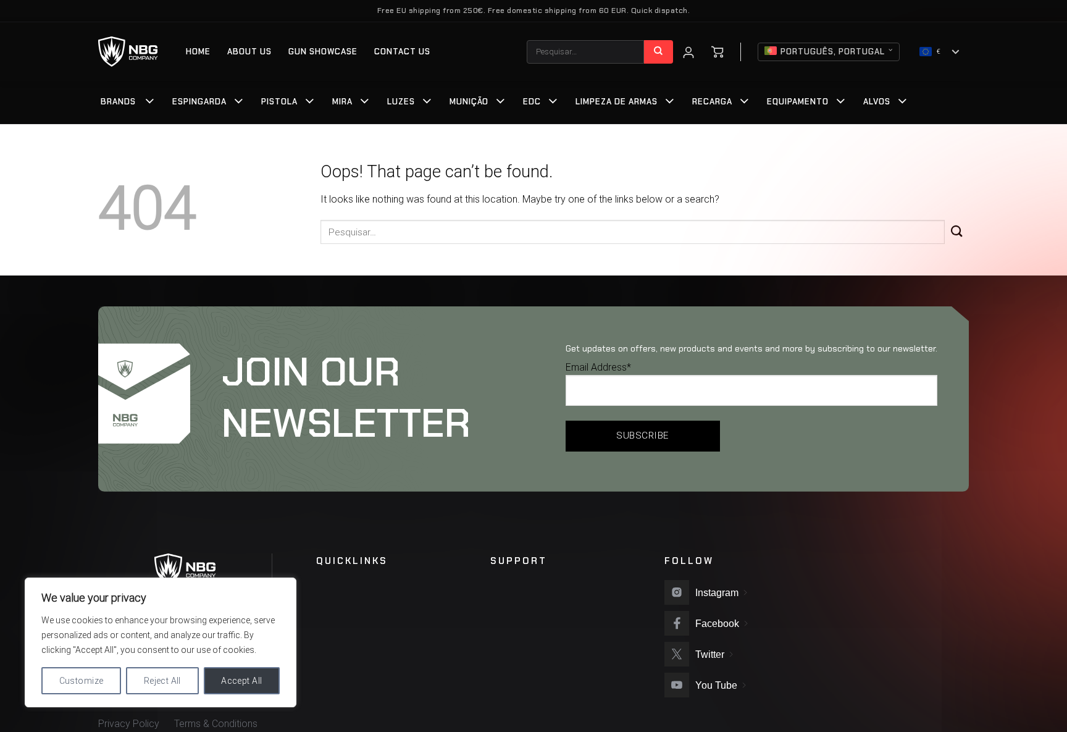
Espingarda (199, 101)
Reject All (162, 681)
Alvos (876, 101)
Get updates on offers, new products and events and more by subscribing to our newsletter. (751, 348)
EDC (532, 101)
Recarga (712, 101)
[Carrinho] (717, 52)
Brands (118, 101)
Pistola (279, 101)
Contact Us (402, 51)
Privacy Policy (128, 724)
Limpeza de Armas (616, 101)
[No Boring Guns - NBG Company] (128, 51)
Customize (81, 681)
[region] (160, 642)
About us (249, 51)
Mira (342, 101)
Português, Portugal (832, 51)
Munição (469, 101)
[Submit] (658, 52)
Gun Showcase (323, 51)
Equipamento (798, 101)
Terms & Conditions (215, 724)
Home (198, 51)
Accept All (241, 681)
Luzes (401, 101)
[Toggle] (150, 102)
